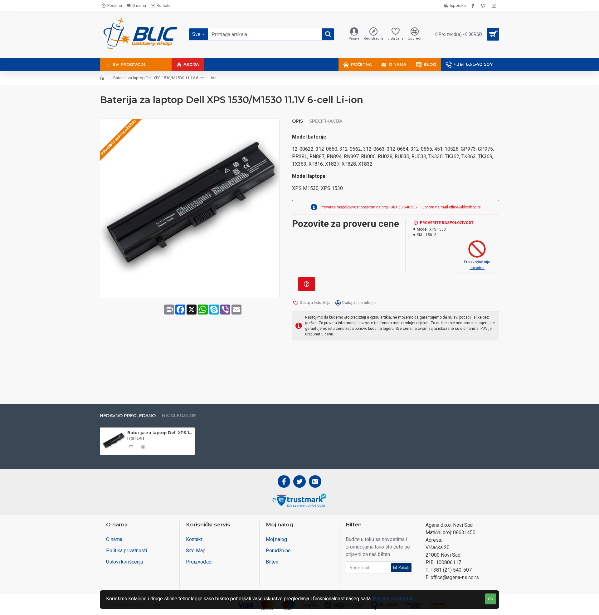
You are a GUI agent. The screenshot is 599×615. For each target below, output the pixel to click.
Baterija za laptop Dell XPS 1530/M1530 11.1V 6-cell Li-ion (159, 432)
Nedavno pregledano (128, 415)
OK (490, 599)
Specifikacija (325, 121)
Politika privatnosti (393, 599)
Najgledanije (179, 415)
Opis (297, 121)
